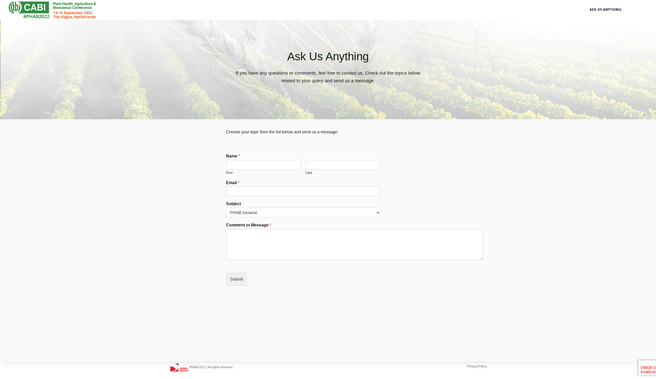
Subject (233, 204)
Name (233, 156)
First (229, 173)
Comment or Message (248, 225)
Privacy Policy (477, 366)
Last (309, 173)
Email (232, 183)
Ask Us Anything (605, 9)
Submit (236, 279)
